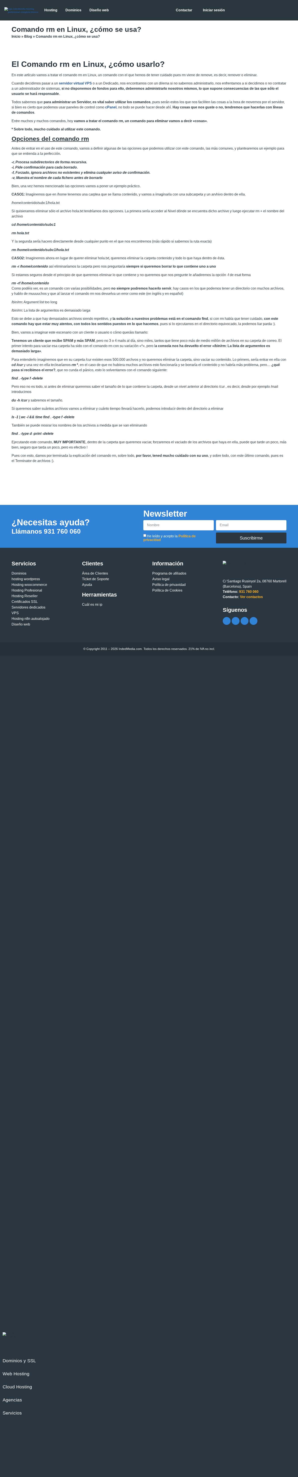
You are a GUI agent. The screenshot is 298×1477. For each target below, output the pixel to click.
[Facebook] (227, 621)
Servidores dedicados (28, 607)
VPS (15, 613)
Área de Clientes (95, 573)
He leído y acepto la (169, 538)
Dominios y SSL (19, 1360)
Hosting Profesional (27, 590)
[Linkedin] (253, 621)
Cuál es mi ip (92, 604)
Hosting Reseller (25, 596)
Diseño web (21, 624)
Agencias (12, 1399)
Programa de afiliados (169, 573)
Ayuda (87, 585)
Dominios (19, 573)
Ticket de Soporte (95, 579)
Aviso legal (161, 579)
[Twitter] (236, 621)
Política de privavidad (169, 585)
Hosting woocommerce (29, 585)
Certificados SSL (25, 602)
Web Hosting (16, 1373)
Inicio (16, 36)
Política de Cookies (167, 590)
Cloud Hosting (17, 1386)
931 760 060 (46, 531)
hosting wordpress (26, 579)
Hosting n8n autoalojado (31, 618)
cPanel (110, 107)
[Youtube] (244, 621)
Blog (28, 36)
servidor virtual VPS (75, 83)
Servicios (12, 1412)
